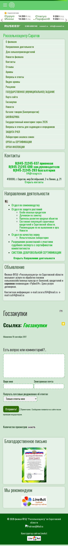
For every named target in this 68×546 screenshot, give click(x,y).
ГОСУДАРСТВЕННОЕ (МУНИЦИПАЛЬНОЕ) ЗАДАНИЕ (30, 92)
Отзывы (10, 67)
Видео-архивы (13, 82)
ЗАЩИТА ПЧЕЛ (13, 132)
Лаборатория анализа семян (20, 137)
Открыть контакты (34, 182)
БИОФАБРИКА (12, 117)
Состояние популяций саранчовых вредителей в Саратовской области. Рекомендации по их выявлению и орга (39, 224)
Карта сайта (12, 97)
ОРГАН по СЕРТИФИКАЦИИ (19, 142)
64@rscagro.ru (34, 173)
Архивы (9, 72)
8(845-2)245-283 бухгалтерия (34, 170)
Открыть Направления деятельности (34, 258)
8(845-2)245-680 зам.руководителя (34, 166)
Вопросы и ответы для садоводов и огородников (30, 127)
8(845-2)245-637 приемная (34, 163)
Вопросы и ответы (15, 77)
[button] (1, 20)
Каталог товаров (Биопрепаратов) (22, 112)
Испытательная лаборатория (34, 238)
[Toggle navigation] (6, 5)
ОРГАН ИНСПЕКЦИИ (15, 147)
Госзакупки (11, 102)
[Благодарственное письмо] (34, 464)
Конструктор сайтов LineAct (34, 533)
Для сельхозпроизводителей (20, 52)
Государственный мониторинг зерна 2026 (27, 122)
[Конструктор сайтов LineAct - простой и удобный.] (34, 501)
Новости (10, 107)
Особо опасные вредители (32, 212)
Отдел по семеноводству (26, 205)
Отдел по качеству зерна (26, 234)
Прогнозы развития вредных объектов (38, 218)
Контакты (10, 62)
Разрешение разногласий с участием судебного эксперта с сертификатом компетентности (32, 244)
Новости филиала (14, 57)
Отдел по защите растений (27, 209)
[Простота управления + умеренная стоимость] (34, 537)
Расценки (10, 87)
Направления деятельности (20, 47)
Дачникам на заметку (30, 215)
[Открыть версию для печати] (61, 310)
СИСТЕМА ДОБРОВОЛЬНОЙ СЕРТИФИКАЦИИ (36, 252)
